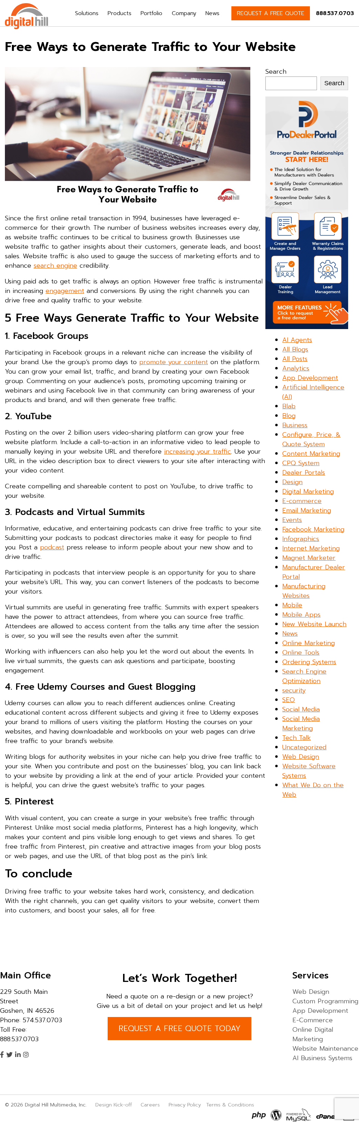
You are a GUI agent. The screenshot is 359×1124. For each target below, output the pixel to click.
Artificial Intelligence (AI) (313, 392)
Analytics (295, 368)
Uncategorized (304, 747)
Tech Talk (296, 738)
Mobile (292, 605)
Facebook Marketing (313, 529)
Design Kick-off (114, 1105)
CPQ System (300, 463)
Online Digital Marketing (312, 1034)
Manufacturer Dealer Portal (313, 572)
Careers (150, 1105)
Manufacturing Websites (303, 591)
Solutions (87, 13)
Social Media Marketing (301, 723)
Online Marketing (308, 643)
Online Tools (300, 652)
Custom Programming (325, 1001)
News (212, 13)
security (294, 690)
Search (275, 71)
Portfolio (151, 13)
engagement (65, 291)
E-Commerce (312, 1020)
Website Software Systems (309, 771)
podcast (52, 547)
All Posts (294, 359)
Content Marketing (311, 454)
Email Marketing (306, 510)
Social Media (301, 709)
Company (184, 13)
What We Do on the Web (313, 789)
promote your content (173, 362)
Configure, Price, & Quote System (311, 439)
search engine (55, 265)
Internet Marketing (311, 548)
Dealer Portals (303, 472)
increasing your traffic (197, 451)
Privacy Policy (185, 1105)
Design (292, 482)
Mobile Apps (301, 615)
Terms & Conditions (230, 1105)
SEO (288, 700)
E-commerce (301, 501)
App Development (310, 378)
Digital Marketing (308, 491)
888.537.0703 (335, 13)
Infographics (300, 539)
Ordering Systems (309, 662)
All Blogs (295, 349)
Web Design (300, 757)
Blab (289, 406)
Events (292, 520)
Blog (289, 416)
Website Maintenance (325, 1048)
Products (119, 13)
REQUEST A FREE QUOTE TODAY (179, 1028)
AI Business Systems (322, 1058)
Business (294, 425)
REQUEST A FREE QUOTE (270, 13)
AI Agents (297, 340)
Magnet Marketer (309, 558)
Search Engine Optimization (304, 676)
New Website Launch (314, 624)
